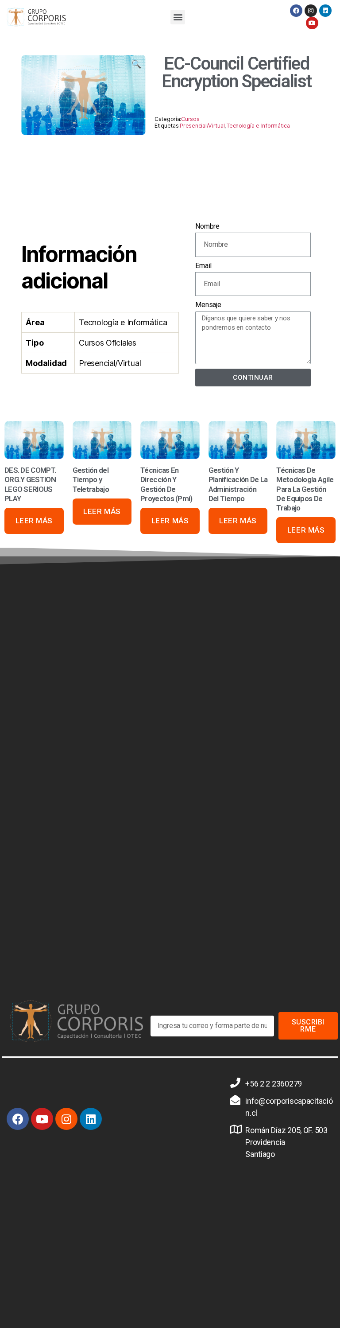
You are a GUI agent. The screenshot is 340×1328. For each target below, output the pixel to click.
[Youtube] (312, 23)
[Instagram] (311, 10)
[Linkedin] (325, 10)
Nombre (207, 226)
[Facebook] (296, 10)
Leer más (34, 520)
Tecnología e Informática (258, 125)
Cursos (190, 119)
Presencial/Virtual (202, 125)
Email (203, 265)
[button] (177, 17)
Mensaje (208, 304)
